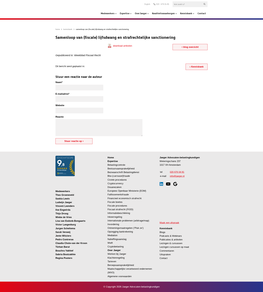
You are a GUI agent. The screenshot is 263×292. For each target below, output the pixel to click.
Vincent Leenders (64, 206)
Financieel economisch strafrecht (124, 198)
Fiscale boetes (115, 202)
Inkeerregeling (115, 217)
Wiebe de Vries (63, 217)
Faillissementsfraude (118, 194)
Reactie (59, 117)
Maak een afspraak (169, 222)
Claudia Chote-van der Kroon (71, 243)
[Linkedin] (161, 184)
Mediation (112, 235)
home (57, 29)
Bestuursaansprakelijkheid (121, 168)
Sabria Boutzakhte (65, 254)
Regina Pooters (63, 258)
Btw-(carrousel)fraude (119, 176)
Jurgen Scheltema (65, 228)
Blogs (162, 232)
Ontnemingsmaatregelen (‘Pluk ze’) (126, 228)
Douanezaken (115, 187)
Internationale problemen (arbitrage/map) (128, 220)
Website (59, 105)
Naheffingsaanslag (117, 239)
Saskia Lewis (62, 198)
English (147, 4)
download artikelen (122, 46)
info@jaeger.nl (177, 176)
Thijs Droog (61, 213)
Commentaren (167, 251)
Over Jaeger (141, 13)
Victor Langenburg (65, 224)
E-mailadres (62, 94)
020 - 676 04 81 (162, 4)
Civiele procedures (117, 180)
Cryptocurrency (115, 183)
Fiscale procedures (117, 205)
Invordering (113, 224)
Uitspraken (165, 254)
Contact (202, 13)
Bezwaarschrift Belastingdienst (123, 172)
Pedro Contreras (64, 239)
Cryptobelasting (116, 246)
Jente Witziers (63, 236)
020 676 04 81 (177, 172)
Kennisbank (186, 13)
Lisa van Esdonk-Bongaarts (70, 221)
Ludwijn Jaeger (63, 202)
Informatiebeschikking (119, 213)
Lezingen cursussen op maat (174, 247)
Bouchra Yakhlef (64, 250)
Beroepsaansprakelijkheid (121, 265)
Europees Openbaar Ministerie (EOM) (127, 191)
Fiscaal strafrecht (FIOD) (120, 209)
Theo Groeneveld (64, 195)
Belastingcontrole (116, 165)
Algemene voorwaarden (120, 276)
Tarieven (112, 261)
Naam (59, 82)
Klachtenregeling (116, 257)
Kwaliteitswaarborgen (163, 13)
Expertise (124, 13)
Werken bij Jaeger (117, 254)
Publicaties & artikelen (171, 239)
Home (111, 157)
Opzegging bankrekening (120, 231)
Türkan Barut (62, 247)
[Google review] (175, 184)
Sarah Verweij (62, 232)
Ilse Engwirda (62, 210)
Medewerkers (108, 13)
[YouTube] (168, 184)
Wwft (110, 243)
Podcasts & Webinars (171, 236)
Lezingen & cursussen (171, 243)
